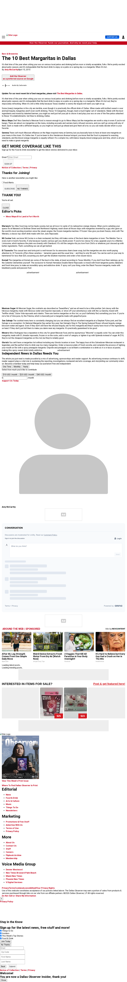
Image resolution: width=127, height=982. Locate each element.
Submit (12, 966)
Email (5, 157)
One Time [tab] (7, 367)
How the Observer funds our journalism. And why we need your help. (63, 43)
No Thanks (5, 945)
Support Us (112, 37)
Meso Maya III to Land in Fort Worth (22, 216)
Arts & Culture (12, 801)
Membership (11, 858)
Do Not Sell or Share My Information (19, 896)
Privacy (33, 167)
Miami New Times (14, 876)
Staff (8, 849)
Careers (9, 852)
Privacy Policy (12, 831)
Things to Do (7, 931)
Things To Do (12, 807)
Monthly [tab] (17, 367)
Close (3, 980)
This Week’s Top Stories (12, 936)
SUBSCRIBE (9, 189)
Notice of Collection (11, 167)
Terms (25, 167)
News (8, 795)
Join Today (5, 941)
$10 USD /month (10, 374)
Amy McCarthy (11, 69)
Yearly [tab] (25, 367)
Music (8, 804)
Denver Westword (14, 869)
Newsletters (11, 810)
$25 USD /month (27, 374)
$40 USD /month (44, 374)
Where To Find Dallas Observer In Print (20, 785)
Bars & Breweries (10, 54)
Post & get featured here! (109, 683)
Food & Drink (12, 798)
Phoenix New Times (15, 879)
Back (3, 966)
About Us (10, 842)
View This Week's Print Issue (15, 781)
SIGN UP (8, 164)
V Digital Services (14, 882)
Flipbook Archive (13, 855)
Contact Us (11, 846)
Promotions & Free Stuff (17, 822)
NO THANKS (22, 189)
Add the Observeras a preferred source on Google (18, 77)
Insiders (5, 933)
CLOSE (6, 208)
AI (35, 888)
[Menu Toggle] (3, 37)
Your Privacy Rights (45, 888)
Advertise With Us (14, 825)
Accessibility (28, 888)
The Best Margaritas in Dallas (69, 93)
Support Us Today (10, 381)
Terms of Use (12, 828)
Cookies (19, 888)
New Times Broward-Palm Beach (21, 873)
